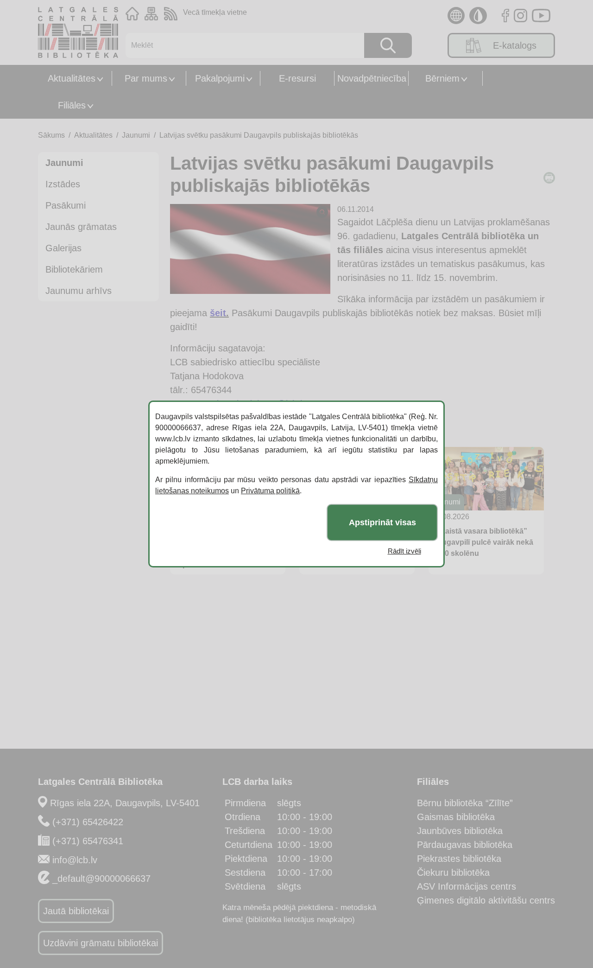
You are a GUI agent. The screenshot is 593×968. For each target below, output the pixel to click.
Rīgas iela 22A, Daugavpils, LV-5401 (125, 803)
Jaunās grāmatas (81, 227)
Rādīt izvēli (404, 551)
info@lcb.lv (74, 860)
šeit (218, 313)
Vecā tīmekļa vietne (215, 12)
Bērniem (442, 78)
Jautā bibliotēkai (76, 911)
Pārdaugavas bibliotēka (464, 845)
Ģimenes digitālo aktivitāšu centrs (486, 900)
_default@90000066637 (101, 878)
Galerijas (63, 248)
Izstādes (62, 184)
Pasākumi (65, 205)
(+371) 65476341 (87, 841)
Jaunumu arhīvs (78, 291)
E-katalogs (514, 45)
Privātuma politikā (270, 491)
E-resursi (297, 78)
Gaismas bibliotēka (456, 817)
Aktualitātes (71, 78)
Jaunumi (136, 135)
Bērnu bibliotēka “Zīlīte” (465, 803)
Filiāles (72, 105)
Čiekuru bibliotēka (453, 872)
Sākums (51, 135)
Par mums (146, 78)
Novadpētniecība (371, 78)
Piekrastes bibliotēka (459, 858)
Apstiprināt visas (382, 522)
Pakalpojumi (220, 78)
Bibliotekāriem (74, 269)
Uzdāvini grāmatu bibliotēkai (100, 943)
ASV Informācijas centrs (466, 886)
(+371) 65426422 (87, 822)
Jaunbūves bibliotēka (460, 831)
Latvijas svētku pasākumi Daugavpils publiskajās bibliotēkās (258, 135)
